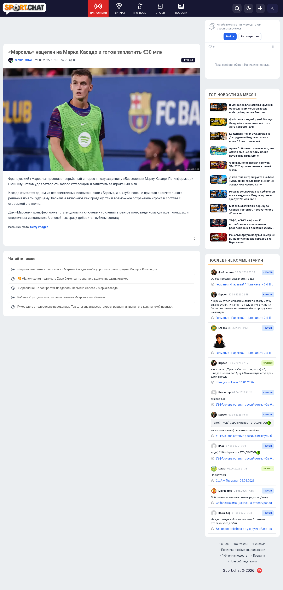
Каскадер (224, 513)
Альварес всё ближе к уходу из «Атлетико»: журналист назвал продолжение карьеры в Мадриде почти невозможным (245, 528)
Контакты (241, 544)
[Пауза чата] (273, 46)
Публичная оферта (234, 555)
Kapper (222, 294)
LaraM (222, 468)
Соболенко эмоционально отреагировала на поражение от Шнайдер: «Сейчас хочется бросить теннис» (245, 503)
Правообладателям (243, 561)
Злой (221, 446)
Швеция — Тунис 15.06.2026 (235, 382)
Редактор (224, 392)
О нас (225, 544)
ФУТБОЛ (188, 60)
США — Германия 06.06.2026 (235, 480)
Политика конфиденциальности (243, 549)
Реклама (259, 544)
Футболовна (225, 272)
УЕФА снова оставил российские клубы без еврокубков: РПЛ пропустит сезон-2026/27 (245, 404)
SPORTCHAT (24, 60)
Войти (230, 36)
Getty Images (39, 227)
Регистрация (250, 36)
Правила (259, 555)
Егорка (222, 328)
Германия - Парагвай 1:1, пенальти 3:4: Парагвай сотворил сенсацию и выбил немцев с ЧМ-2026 (245, 284)
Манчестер (225, 490)
